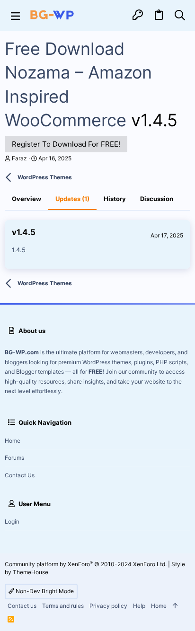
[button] (15, 15)
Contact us (20, 475)
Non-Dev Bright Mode (44, 591)
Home (12, 440)
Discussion (156, 198)
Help (139, 605)
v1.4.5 (23, 232)
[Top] (175, 606)
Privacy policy (108, 605)
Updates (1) (72, 198)
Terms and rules (63, 605)
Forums (14, 457)
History (115, 198)
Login (12, 521)
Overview (26, 198)
